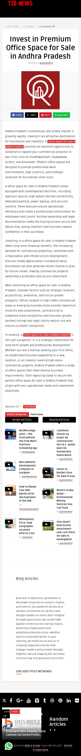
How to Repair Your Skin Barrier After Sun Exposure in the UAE (27, 493)
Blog (13, 711)
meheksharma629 (29, 509)
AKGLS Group (32, 745)
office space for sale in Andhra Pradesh (47, 335)
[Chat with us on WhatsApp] (8, 746)
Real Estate (37, 414)
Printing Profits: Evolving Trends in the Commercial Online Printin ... (28, 733)
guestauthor (46, 63)
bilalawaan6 (28, 452)
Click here (29, 406)
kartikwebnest (29, 476)
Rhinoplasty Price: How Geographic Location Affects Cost (27, 526)
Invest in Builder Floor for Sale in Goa (66, 473)
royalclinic (27, 537)
